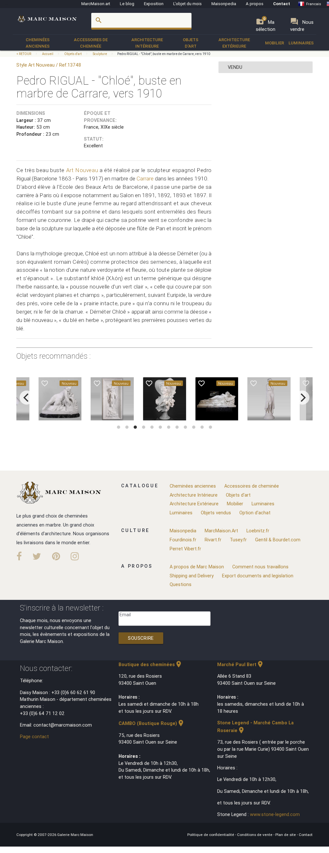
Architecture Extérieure (234, 43)
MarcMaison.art (95, 3)
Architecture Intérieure (147, 43)
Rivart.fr (213, 540)
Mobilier (274, 43)
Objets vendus (216, 512)
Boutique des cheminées (150, 664)
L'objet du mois (187, 3)
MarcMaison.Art (221, 530)
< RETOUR (24, 54)
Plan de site (286, 834)
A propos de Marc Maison (197, 567)
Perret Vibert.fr (185, 549)
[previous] (27, 397)
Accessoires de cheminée (91, 43)
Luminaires (301, 43)
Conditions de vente (255, 834)
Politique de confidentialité (211, 834)
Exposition (154, 3)
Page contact (34, 736)
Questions (180, 584)
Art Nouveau (82, 170)
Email (125, 614)
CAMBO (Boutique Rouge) (152, 723)
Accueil (47, 54)
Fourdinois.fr (183, 540)
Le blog (127, 3)
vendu (235, 67)
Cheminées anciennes (37, 43)
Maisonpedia (223, 3)
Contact (281, 3)
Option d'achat (255, 512)
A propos (254, 3)
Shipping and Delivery (192, 576)
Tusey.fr (238, 540)
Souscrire (141, 638)
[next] (302, 397)
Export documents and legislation (257, 576)
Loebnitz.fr (257, 530)
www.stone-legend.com (275, 814)
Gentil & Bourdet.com (277, 540)
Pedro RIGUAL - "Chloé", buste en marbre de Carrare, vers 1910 (163, 54)
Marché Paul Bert (240, 664)
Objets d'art (190, 43)
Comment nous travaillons (260, 567)
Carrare (145, 178)
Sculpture (100, 54)
